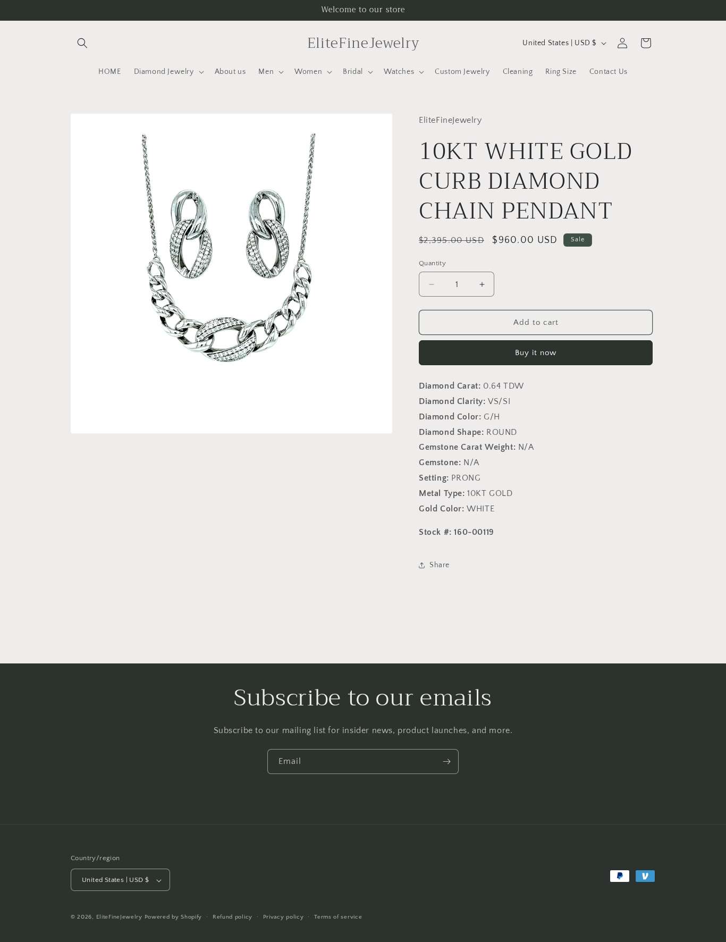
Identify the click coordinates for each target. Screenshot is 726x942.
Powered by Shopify (173, 917)
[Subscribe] (446, 761)
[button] (82, 43)
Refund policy (232, 917)
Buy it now (535, 352)
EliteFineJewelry (119, 917)
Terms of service (338, 917)
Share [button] (439, 565)
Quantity (432, 263)
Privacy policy (283, 917)
